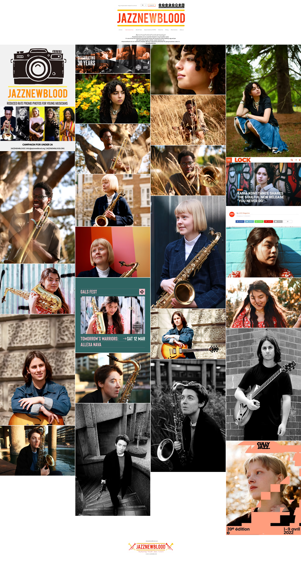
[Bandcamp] (170, 5)
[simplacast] (183, 5)
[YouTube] (176, 5)
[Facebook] (163, 5)
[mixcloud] (179, 5)
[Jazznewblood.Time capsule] (160, 5)
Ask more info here (151, 43)
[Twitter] (173, 5)
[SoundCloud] (166, 5)
